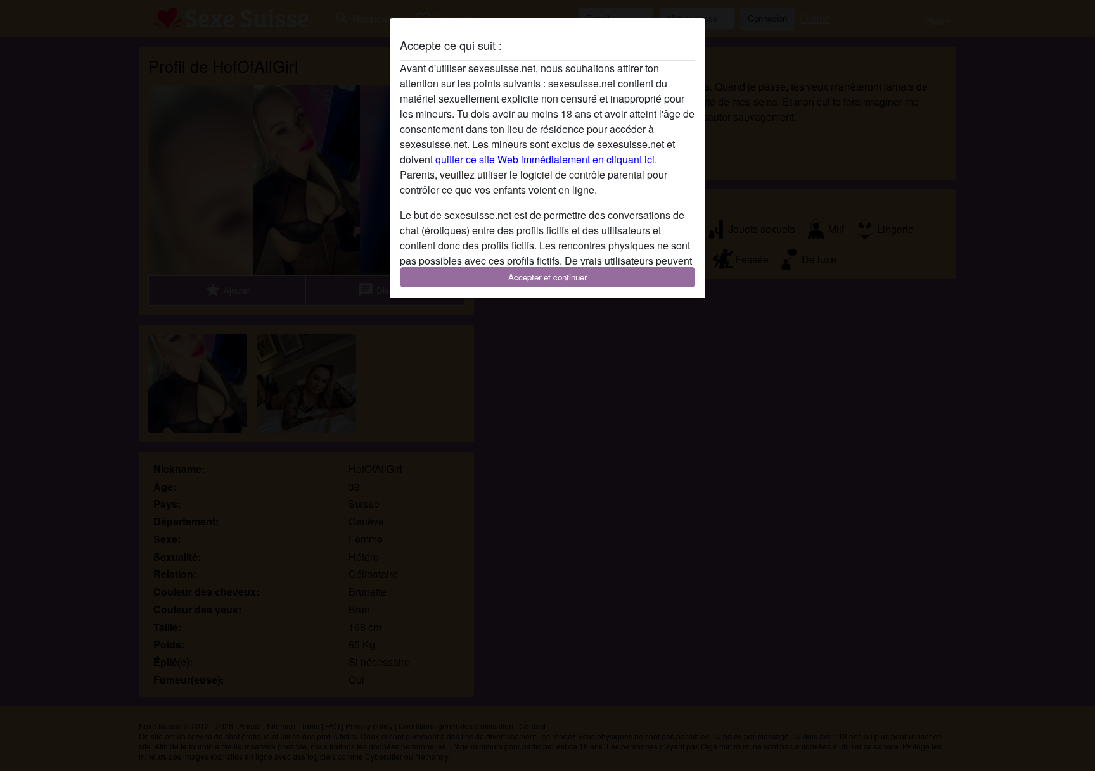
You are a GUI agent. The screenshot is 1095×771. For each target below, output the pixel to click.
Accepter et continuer (547, 277)
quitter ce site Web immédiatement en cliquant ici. (546, 159)
